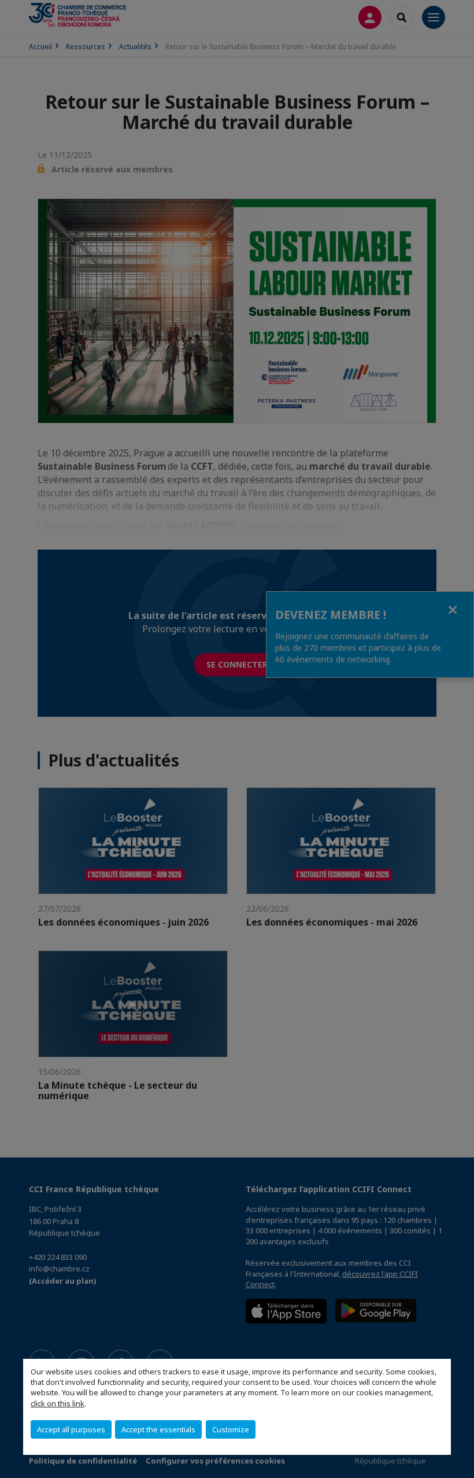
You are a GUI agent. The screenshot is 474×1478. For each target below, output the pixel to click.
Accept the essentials (158, 1429)
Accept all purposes (71, 1429)
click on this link (57, 1403)
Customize (230, 1429)
